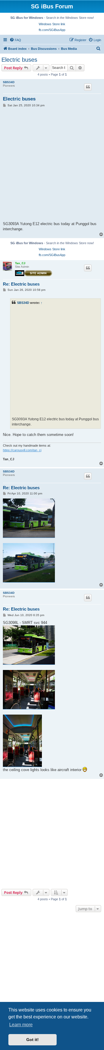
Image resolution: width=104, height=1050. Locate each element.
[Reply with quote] (88, 86)
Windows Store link (52, 24)
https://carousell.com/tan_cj (22, 450)
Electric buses (19, 59)
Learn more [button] (21, 1024)
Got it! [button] (32, 1039)
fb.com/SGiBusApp (52, 30)
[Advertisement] (52, 834)
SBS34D (8, 82)
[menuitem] (15, 39)
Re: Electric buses (21, 284)
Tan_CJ (20, 263)
